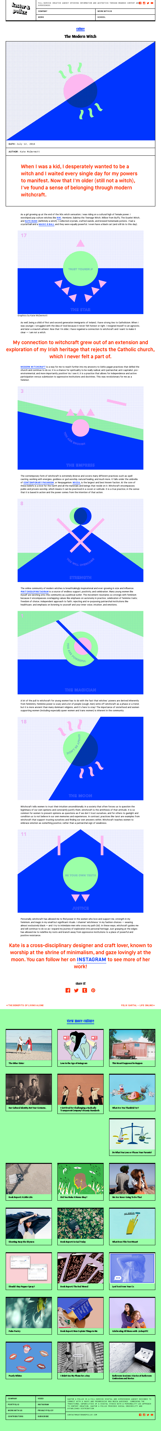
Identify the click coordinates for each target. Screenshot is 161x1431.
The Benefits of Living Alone (26, 1005)
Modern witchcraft (33, 367)
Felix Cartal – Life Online (137, 1005)
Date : (13, 144)
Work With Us (104, 11)
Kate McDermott (30, 151)
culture (80, 29)
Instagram (91, 959)
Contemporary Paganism (38, 483)
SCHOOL (101, 17)
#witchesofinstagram (35, 592)
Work (41, 17)
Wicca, (77, 483)
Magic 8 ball (46, 224)
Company (42, 11)
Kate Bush (31, 221)
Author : (14, 152)
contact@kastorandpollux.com (82, 1415)
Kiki (59, 218)
